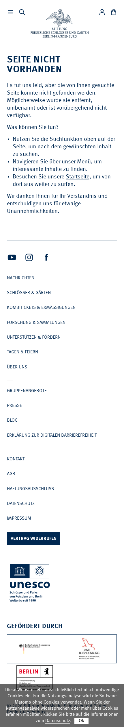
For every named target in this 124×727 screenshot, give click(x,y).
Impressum (19, 518)
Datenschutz (21, 503)
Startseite (77, 177)
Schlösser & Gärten (29, 293)
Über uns (17, 367)
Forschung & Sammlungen (36, 322)
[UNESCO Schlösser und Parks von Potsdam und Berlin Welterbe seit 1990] (30, 584)
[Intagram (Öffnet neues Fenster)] (29, 257)
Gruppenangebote (27, 391)
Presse (14, 405)
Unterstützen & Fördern (34, 337)
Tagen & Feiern (22, 352)
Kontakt (16, 459)
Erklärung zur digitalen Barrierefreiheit (52, 435)
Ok (81, 721)
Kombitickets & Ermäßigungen (41, 307)
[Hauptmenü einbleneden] (10, 12)
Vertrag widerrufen (34, 538)
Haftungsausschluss (30, 489)
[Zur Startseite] (60, 23)
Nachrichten (20, 278)
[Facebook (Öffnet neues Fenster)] (46, 257)
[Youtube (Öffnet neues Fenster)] (12, 257)
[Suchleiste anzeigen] (21, 12)
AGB (11, 474)
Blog (12, 420)
